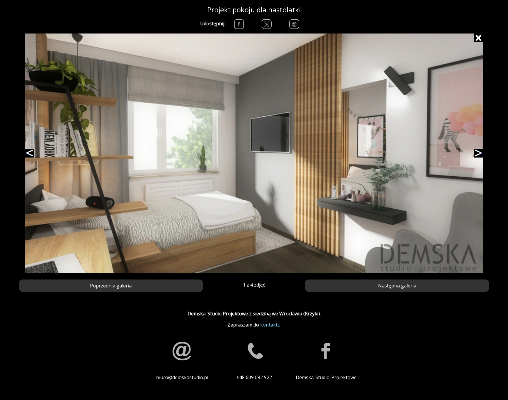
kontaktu (270, 325)
